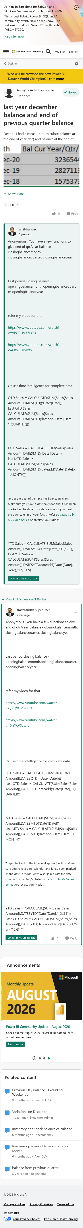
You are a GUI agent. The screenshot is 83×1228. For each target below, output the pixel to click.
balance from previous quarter (35, 1167)
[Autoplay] (34, 1058)
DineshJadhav (44, 1135)
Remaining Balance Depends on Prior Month (40, 1148)
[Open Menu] (76, 64)
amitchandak (27, 229)
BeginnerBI (38, 1173)
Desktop (12, 63)
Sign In (73, 51)
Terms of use (65, 1204)
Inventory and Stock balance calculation (42, 1129)
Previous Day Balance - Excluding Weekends (37, 1092)
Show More (16, 194)
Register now (14, 36)
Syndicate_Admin (41, 1117)
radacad (62, 514)
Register (59, 51)
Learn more (55, 78)
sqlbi (71, 514)
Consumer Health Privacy (61, 1219)
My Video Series (18, 520)
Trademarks (11, 1213)
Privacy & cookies (41, 1204)
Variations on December (30, 1111)
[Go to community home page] (27, 51)
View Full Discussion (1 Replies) (26, 599)
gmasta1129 (43, 1100)
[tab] (39, 1058)
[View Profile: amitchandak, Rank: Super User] (10, 612)
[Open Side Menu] (6, 51)
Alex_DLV (41, 1156)
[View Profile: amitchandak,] (12, 231)
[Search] (48, 51)
